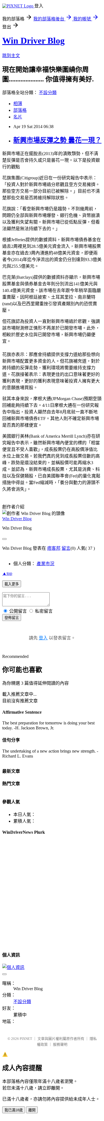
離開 (31, 1110)
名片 (17, 117)
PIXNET (26, 1039)
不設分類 (48, 92)
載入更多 (11, 584)
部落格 (20, 110)
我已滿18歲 (13, 1110)
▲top (7, 573)
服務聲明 (60, 1044)
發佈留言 (11, 618)
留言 (66, 548)
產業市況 (45, 563)
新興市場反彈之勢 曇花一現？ (57, 140)
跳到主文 (11, 55)
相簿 (17, 103)
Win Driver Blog (33, 41)
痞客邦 (53, 548)
